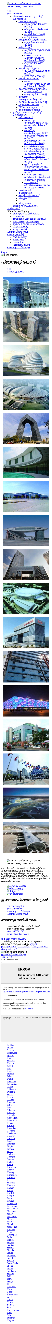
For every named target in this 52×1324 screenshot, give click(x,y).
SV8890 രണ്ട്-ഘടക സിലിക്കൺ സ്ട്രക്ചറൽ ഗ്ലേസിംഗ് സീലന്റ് (37, 177)
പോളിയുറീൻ (25, 193)
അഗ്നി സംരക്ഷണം (28, 78)
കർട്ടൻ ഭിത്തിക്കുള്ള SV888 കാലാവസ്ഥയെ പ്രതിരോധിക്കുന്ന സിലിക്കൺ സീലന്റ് (36, 150)
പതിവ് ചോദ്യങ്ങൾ (17, 232)
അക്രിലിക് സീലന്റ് (34, 34)
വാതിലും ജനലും (27, 21)
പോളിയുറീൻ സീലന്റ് (35, 94)
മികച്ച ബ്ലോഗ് (40, 946)
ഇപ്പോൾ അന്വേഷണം (13, 939)
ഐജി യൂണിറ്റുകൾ (28, 68)
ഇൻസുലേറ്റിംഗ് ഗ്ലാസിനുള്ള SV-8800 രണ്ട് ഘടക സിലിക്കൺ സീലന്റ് (36, 168)
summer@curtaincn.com (18, 934)
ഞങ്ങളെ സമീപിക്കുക (18, 247)
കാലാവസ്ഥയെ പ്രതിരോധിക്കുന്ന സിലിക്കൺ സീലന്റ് (34, 58)
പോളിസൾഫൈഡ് (28, 195)
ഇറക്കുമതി (18, 239)
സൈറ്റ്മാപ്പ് (24, 946)
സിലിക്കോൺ (25, 117)
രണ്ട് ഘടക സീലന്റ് (34, 76)
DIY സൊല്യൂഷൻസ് (30, 107)
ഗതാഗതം (18, 216)
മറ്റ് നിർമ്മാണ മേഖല (29, 110)
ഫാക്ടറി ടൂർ (19, 242)
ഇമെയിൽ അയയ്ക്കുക (13, 954)
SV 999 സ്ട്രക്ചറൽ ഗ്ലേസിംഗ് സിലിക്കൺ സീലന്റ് (36, 159)
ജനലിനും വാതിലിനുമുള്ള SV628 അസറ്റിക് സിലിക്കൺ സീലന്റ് (36, 124)
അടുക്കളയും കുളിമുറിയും (32, 39)
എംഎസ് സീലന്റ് (33, 91)
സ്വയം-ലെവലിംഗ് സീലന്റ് (32, 102)
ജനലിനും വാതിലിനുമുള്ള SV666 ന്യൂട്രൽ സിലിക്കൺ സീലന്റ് (36, 134)
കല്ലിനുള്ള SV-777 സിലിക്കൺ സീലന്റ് (34, 142)
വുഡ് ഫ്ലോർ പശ (28, 104)
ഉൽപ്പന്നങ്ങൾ (14, 13)
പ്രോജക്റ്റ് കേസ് (21, 245)
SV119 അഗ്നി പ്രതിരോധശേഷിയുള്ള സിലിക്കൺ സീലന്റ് (37, 185)
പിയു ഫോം (30, 37)
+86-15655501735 (15, 931)
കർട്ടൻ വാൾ (25, 47)
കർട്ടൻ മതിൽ (20, 229)
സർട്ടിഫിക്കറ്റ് (19, 237)
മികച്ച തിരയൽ (9, 949)
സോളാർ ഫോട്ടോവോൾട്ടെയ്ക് (29, 98)
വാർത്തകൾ (13, 208)
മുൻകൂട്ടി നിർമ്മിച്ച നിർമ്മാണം (28, 224)
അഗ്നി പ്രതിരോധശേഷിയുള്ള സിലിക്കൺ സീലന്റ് (37, 84)
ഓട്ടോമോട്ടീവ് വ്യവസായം (32, 89)
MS (20, 200)
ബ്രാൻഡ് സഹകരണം (25, 206)
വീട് (9, 11)
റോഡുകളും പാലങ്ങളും (26, 221)
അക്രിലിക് (24, 190)
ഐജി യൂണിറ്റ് (20, 226)
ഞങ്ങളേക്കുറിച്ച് (15, 234)
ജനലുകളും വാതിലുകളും (26, 213)
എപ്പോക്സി (24, 198)
